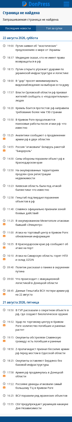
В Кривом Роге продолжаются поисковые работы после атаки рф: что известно (36, 123)
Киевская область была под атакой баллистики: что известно (36, 187)
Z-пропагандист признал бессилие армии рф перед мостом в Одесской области (36, 350)
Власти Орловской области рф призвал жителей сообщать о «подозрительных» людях (36, 96)
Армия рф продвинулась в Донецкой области (36, 374)
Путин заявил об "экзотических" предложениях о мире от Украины (36, 47)
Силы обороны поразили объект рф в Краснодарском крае (36, 160)
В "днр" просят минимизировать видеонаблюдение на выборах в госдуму (36, 82)
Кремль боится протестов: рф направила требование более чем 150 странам (36, 109)
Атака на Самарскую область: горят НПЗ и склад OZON (36, 257)
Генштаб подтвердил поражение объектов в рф (36, 199)
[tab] (18, 28)
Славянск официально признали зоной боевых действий (36, 210)
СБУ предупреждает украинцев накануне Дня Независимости (36, 405)
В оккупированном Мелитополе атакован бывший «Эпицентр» (36, 222)
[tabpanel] (36, 222)
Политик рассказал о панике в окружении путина (36, 268)
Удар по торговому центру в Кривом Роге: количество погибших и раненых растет (36, 325)
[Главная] (24, 3)
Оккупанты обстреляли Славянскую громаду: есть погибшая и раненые (36, 339)
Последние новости (18, 28)
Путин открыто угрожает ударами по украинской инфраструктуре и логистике (36, 70)
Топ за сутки (54, 28)
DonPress (39, 4)
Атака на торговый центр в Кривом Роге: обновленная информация (36, 234)
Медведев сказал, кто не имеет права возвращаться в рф (36, 59)
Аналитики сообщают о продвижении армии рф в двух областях (36, 136)
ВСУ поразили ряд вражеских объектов (36, 395)
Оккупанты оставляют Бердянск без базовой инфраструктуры (36, 362)
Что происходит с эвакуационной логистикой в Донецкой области (36, 280)
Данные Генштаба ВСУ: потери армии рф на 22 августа (36, 292)
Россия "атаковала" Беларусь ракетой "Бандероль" (36, 148)
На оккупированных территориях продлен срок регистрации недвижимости (36, 173)
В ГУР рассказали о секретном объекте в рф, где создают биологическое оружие (36, 311)
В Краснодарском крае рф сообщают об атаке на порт (36, 245)
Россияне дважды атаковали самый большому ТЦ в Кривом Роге (36, 385)
